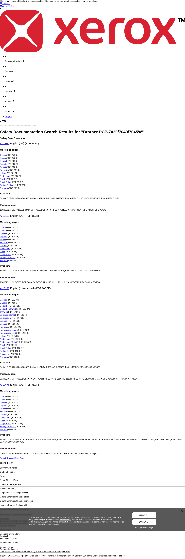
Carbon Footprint (7, 472)
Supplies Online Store (10, 534)
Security (58, 551)
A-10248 (4, 288)
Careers (13, 551)
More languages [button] (9, 149)
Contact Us (5, 551)
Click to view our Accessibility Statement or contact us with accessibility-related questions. (58, 1)
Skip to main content (9, 1)
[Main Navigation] (92, 121)
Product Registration (9, 549)
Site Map (66, 551)
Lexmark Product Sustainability (14, 505)
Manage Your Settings (144, 527)
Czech (3, 155)
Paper (2, 476)
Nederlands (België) (9, 342)
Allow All (144, 515)
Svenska (4, 188)
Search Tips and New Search (13, 458)
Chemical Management (10, 484)
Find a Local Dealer (9, 538)
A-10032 (4, 143)
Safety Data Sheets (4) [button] (12, 138)
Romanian (4, 354)
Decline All (144, 522)
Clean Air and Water (9, 480)
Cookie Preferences (46, 551)
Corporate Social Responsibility (14, 493)
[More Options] (92, 8)
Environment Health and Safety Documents (19, 126)
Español (3, 164)
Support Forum (6, 547)
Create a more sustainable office (14, 497)
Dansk (3, 158)
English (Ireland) (7, 315)
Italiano (3, 173)
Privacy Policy (65, 519)
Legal (34, 551)
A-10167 (4, 215)
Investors (21, 551)
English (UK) (5, 318)
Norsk (2, 179)
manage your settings (49, 522)
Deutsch (3, 161)
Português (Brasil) (8, 185)
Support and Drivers (9, 543)
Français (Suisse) (8, 333)
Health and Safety (8, 488)
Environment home (8, 468)
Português (4, 351)
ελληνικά (4, 312)
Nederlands (5, 176)
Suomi (3, 167)
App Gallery (5, 536)
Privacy (28, 551)
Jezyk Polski (5, 182)
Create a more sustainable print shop (16, 501)
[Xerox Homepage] (92, 52)
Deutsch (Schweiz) (8, 309)
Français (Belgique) (9, 330)
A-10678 (4, 384)
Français (4, 170)
